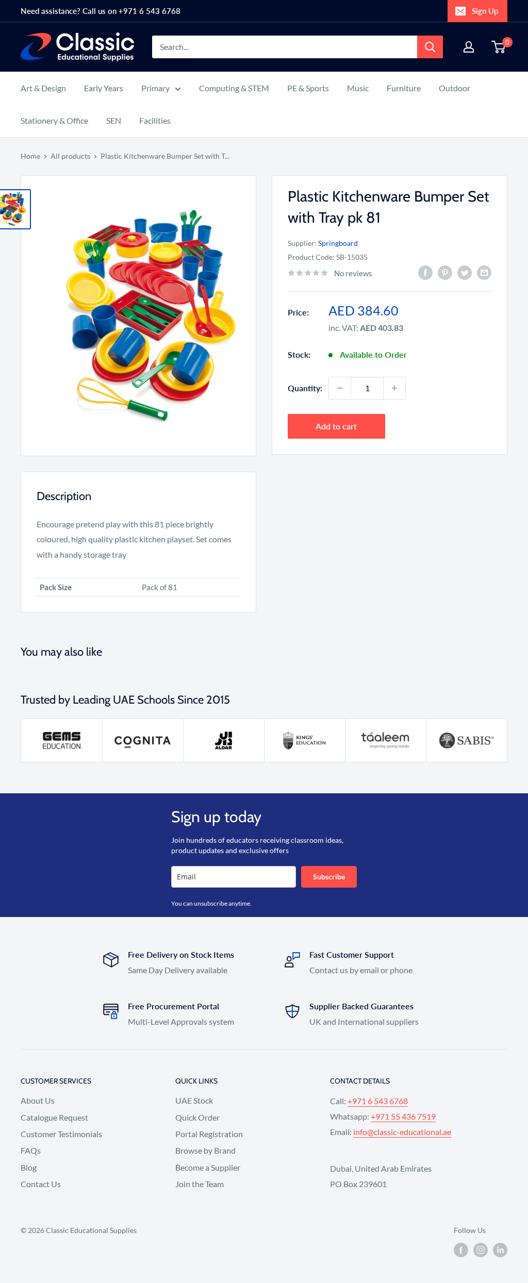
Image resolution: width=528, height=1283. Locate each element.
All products (70, 156)
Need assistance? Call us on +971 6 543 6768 (100, 10)
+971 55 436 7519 (403, 1116)
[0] (498, 47)
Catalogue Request (54, 1117)
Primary (155, 88)
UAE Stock (194, 1100)
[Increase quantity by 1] (394, 388)
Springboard (338, 243)
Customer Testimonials (61, 1134)
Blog (29, 1167)
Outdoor (454, 88)
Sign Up (485, 10)
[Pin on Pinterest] (445, 272)
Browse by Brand (205, 1150)
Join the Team (199, 1184)
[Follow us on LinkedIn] (500, 1250)
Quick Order (197, 1117)
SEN (113, 120)
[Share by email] (484, 272)
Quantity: (305, 388)
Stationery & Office (54, 120)
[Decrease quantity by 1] (340, 388)
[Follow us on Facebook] (461, 1250)
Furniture (404, 88)
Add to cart (336, 426)
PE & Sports (308, 88)
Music (358, 88)
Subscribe (329, 876)
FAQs (31, 1150)
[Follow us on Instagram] (480, 1250)
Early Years (103, 88)
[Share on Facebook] (425, 272)
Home (30, 156)
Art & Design (43, 88)
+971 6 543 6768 (378, 1101)
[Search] (430, 47)
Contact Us (41, 1184)
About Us (38, 1100)
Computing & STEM (234, 88)
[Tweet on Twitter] (464, 272)
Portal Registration (209, 1134)
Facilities (155, 120)
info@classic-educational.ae (402, 1132)
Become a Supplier (207, 1167)
